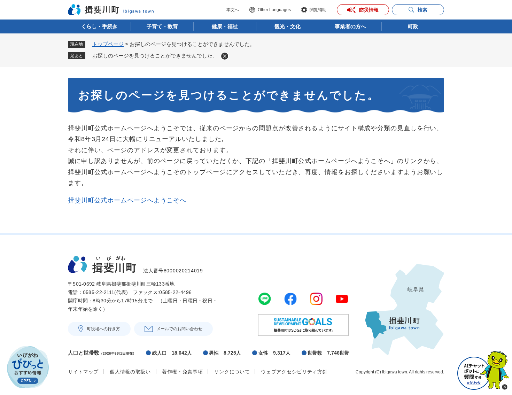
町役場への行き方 (103, 328)
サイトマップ (83, 371)
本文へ (232, 9)
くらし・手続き (99, 26)
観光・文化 (287, 26)
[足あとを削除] (224, 56)
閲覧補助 (318, 9)
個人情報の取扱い (130, 371)
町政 (413, 26)
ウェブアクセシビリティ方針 (294, 371)
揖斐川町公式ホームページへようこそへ (127, 200)
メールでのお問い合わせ (179, 328)
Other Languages (274, 9)
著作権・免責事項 (182, 371)
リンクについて (232, 371)
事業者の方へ (350, 26)
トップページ (108, 44)
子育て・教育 (162, 26)
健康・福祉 (225, 26)
